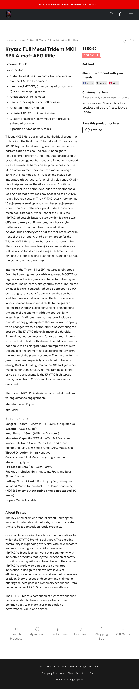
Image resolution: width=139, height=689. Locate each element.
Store (21, 40)
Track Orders (59, 634)
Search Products (16, 636)
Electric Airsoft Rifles (64, 40)
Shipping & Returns (53, 673)
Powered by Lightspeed (69, 679)
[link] (92, 4)
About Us (73, 673)
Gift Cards (123, 634)
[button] (8, 14)
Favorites (80, 634)
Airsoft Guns (37, 40)
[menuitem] (125, 40)
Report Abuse (89, 673)
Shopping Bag (101, 636)
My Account (37, 634)
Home (9, 40)
